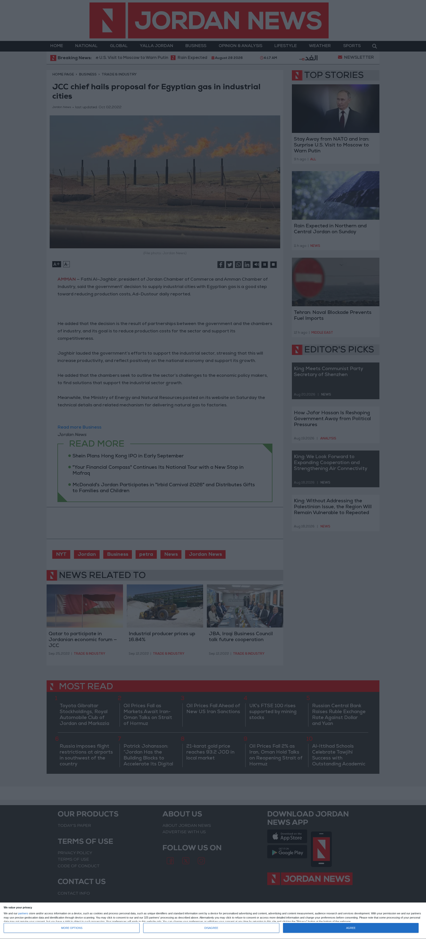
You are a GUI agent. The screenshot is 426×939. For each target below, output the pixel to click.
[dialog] (213, 921)
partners (23, 913)
